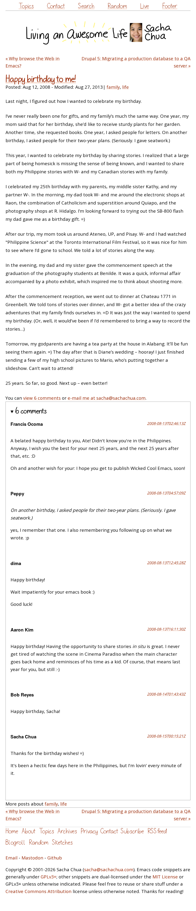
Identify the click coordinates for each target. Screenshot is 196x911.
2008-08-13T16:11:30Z (166, 629)
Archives (67, 831)
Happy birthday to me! (40, 79)
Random (117, 6)
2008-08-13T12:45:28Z (166, 562)
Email (11, 858)
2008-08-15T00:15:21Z (166, 736)
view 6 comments (42, 398)
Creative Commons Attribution (38, 891)
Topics (26, 6)
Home (11, 831)
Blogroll (15, 842)
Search (86, 6)
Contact (56, 6)
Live (144, 6)
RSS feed (157, 831)
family (113, 87)
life (125, 87)
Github (54, 858)
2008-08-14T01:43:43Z (166, 694)
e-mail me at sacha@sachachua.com (107, 398)
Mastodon (32, 858)
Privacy (89, 831)
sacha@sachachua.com (108, 869)
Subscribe (132, 831)
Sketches (62, 842)
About (28, 831)
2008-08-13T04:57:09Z (166, 493)
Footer (169, 6)
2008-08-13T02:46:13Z (166, 423)
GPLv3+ (48, 877)
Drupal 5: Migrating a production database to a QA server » (136, 62)
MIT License (165, 877)
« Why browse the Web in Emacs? (32, 62)
